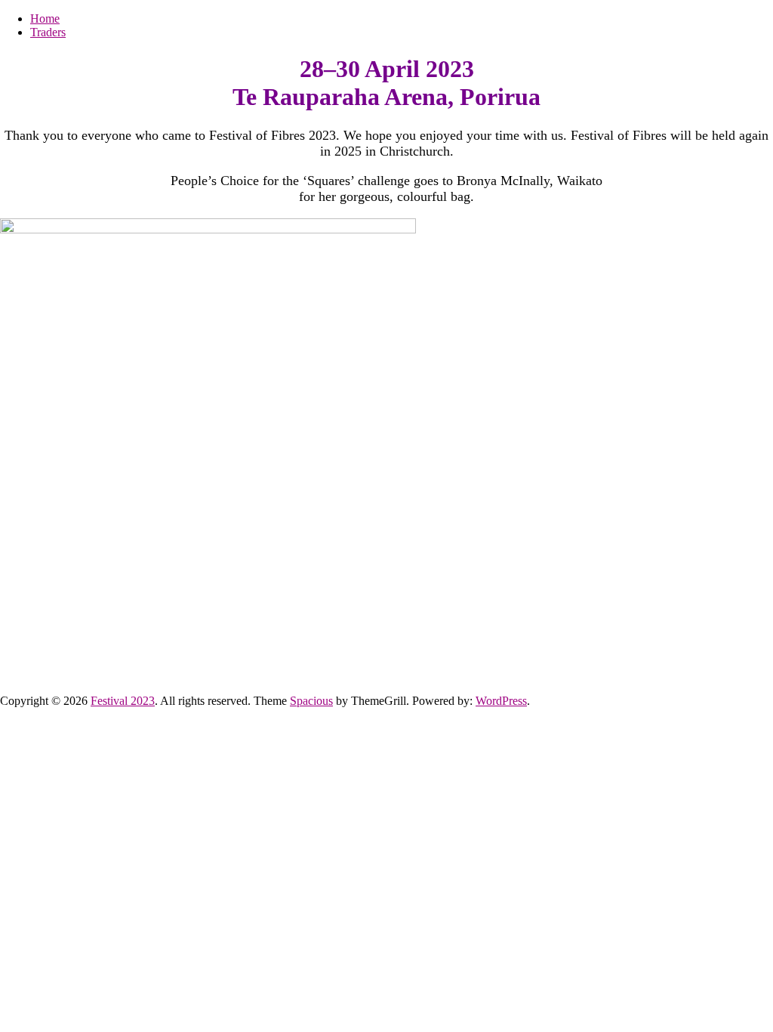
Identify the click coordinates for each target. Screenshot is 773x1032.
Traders (48, 32)
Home (45, 18)
